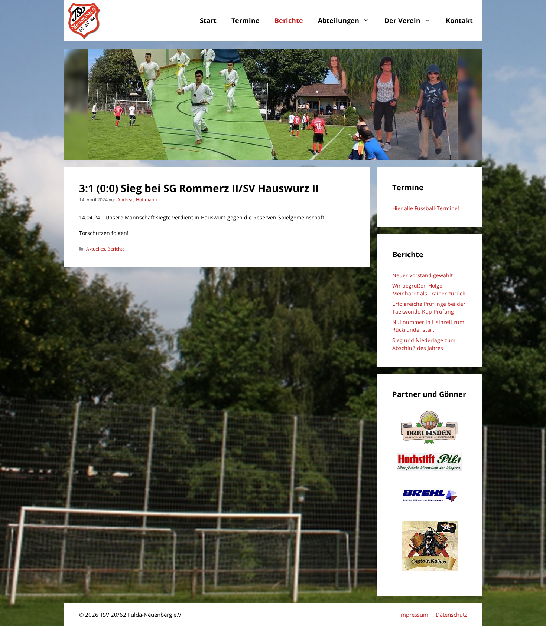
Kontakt (459, 20)
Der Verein (402, 20)
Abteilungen (338, 20)
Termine (245, 20)
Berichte (288, 20)
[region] (273, 104)
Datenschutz (451, 614)
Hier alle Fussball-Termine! (425, 208)
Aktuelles (95, 249)
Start (208, 20)
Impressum (413, 614)
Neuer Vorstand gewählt (422, 275)
